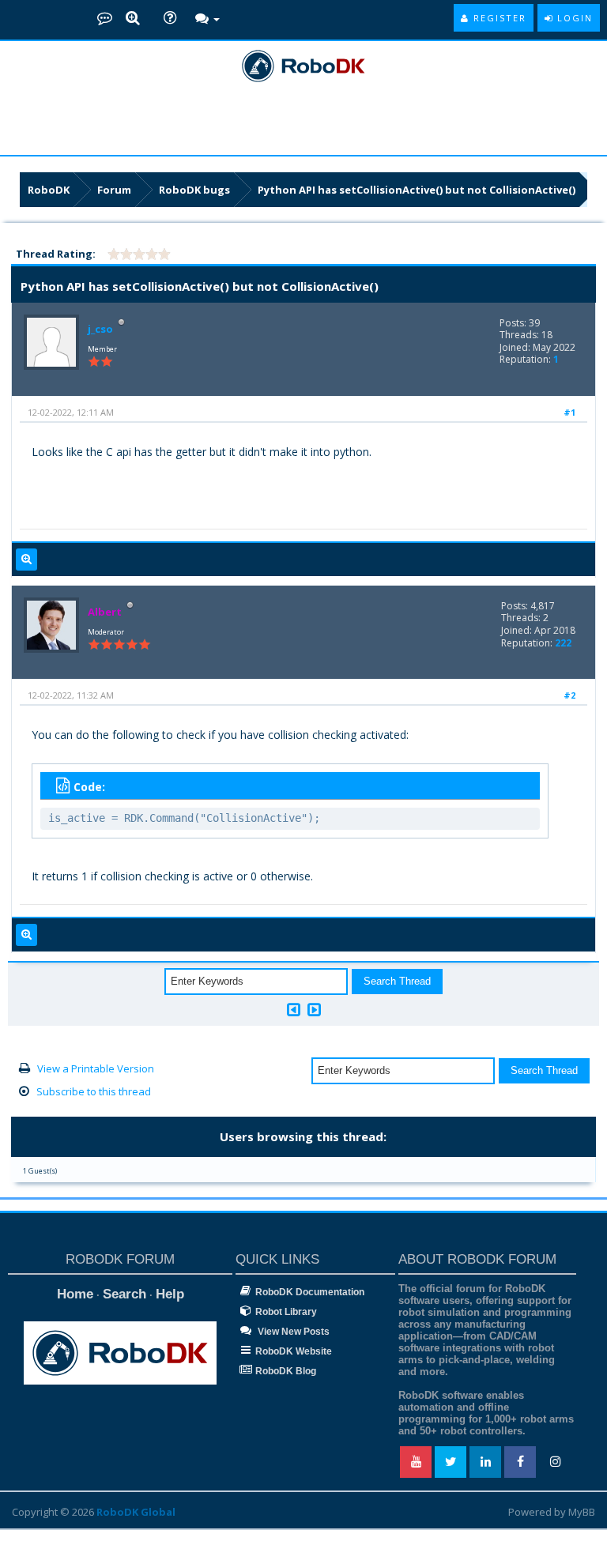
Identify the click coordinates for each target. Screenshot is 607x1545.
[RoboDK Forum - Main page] (104, 18)
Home (75, 1294)
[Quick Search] (132, 18)
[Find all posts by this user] (26, 559)
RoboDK (49, 190)
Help (170, 1294)
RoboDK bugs (194, 190)
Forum (114, 190)
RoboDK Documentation (309, 1292)
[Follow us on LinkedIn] (485, 1462)
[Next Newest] (314, 1009)
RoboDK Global (135, 1512)
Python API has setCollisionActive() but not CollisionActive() (416, 190)
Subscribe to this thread (93, 1091)
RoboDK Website (293, 1351)
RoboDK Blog (285, 1371)
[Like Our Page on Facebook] (520, 1462)
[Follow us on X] (450, 1462)
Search (124, 1294)
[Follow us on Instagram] (555, 1462)
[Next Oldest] (293, 1009)
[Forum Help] (170, 18)
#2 (569, 695)
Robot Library (286, 1311)
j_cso (100, 329)
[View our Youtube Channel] (416, 1462)
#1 (569, 412)
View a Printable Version (95, 1068)
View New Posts (292, 1331)
